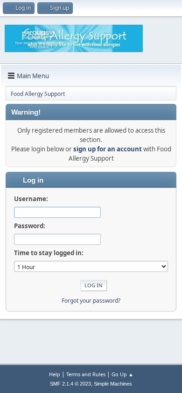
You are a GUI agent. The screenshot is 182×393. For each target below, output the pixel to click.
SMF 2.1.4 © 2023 (70, 383)
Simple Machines (113, 383)
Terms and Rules (85, 374)
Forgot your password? (91, 301)
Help (54, 374)
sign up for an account (107, 149)
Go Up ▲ (122, 374)
